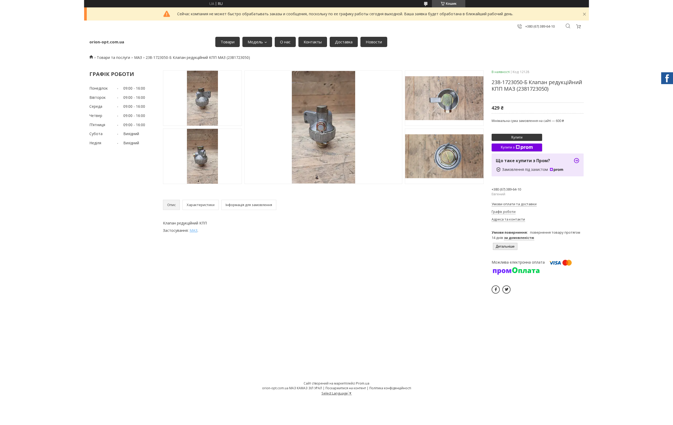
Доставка (344, 41)
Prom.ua (362, 383)
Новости (374, 41)
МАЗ (138, 57)
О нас (285, 41)
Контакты (313, 41)
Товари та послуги (113, 57)
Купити (516, 137)
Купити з (507, 147)
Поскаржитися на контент (345, 388)
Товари (227, 41)
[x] (506, 289)
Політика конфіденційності (390, 388)
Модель (255, 41)
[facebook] (496, 289)
